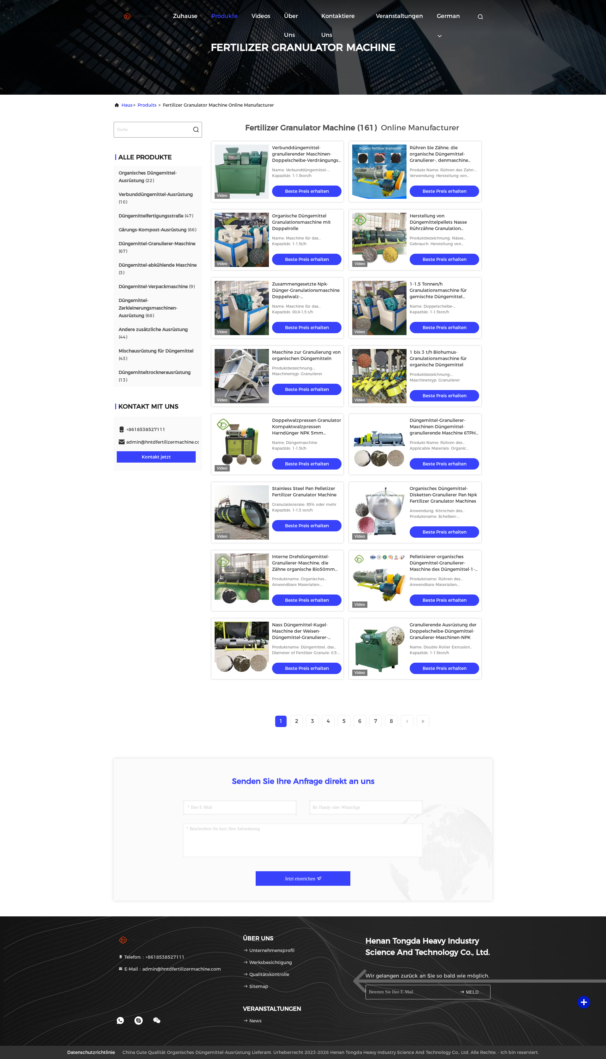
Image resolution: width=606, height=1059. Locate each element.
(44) (153, 333)
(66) (157, 230)
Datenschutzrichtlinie (91, 1052)
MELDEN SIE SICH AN (475, 992)
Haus (127, 105)
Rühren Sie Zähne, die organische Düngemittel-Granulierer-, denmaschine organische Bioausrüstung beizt (439, 160)
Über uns (291, 19)
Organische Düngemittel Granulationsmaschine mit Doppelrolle (301, 222)
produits (147, 105)
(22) (148, 176)
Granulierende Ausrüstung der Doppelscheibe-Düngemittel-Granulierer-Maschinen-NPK (443, 631)
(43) (156, 354)
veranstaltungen (399, 16)
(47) (156, 216)
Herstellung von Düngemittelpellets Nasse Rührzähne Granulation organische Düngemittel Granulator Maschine (438, 228)
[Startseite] (139, 16)
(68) (148, 308)
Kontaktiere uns (338, 19)
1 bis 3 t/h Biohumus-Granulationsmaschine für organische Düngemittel (438, 358)
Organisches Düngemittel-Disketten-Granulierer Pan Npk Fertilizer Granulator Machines (443, 495)
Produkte (224, 16)
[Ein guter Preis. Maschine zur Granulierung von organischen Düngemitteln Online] (242, 376)
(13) (155, 376)
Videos (261, 16)
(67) (157, 247)
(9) (157, 286)
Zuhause (185, 16)
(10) (156, 198)
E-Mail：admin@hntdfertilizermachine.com (172, 969)
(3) (158, 268)
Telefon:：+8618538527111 (154, 957)
